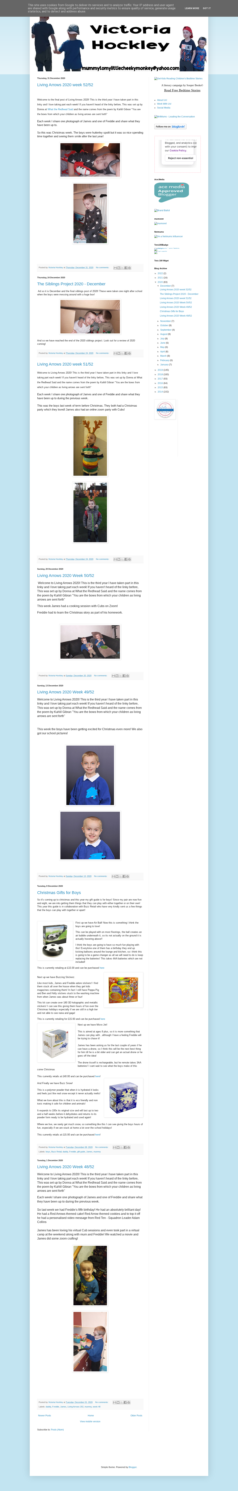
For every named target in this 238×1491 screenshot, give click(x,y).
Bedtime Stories (189, 90)
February (165, 360)
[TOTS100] (160, 251)
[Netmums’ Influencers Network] (168, 236)
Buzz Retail (56, 1152)
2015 (160, 387)
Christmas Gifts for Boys (59, 892)
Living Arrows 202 (75, 1407)
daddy (65, 1152)
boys (48, 1152)
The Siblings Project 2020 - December (71, 284)
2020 (160, 282)
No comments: (103, 267)
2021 (160, 277)
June (163, 343)
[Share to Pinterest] (129, 268)
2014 (160, 391)
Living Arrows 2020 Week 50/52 (65, 575)
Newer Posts (44, 1415)
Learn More (192, 8)
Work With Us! (164, 104)
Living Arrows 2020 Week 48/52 (65, 1166)
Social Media (163, 107)
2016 (160, 383)
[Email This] (115, 268)
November (165, 321)
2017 (160, 378)
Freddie (72, 1152)
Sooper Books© (194, 85)
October (164, 325)
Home (91, 1415)
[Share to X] (122, 268)
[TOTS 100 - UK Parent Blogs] (169, 248)
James (89, 1152)
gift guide (81, 1152)
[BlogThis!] (119, 268)
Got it (207, 8)
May (162, 347)
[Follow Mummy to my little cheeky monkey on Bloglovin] (170, 128)
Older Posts (136, 1415)
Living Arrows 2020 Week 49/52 (65, 692)
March (163, 356)
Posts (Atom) (57, 1429)
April (162, 351)
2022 (160, 273)
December (165, 286)
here (102, 967)
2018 (160, 374)
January (164, 364)
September (166, 330)
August (164, 334)
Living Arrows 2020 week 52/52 (65, 84)
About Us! (162, 100)
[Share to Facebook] (126, 268)
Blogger (132, 1467)
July (162, 338)
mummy (97, 1152)
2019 (160, 370)
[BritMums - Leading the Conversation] (174, 116)
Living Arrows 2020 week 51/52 (65, 364)
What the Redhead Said (60, 109)
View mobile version (90, 1421)
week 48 (96, 1407)
